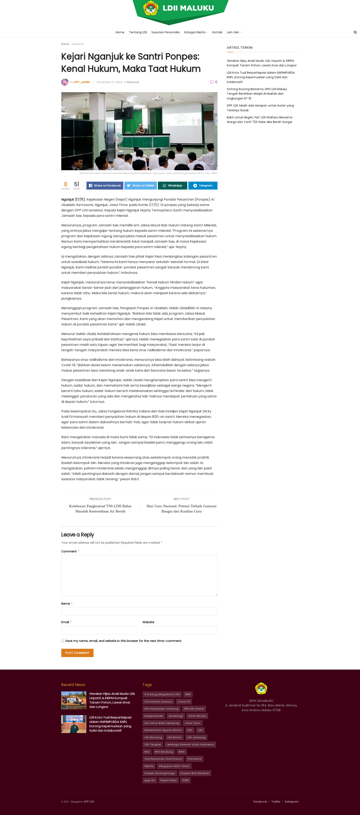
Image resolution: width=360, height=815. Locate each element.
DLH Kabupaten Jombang (162, 708)
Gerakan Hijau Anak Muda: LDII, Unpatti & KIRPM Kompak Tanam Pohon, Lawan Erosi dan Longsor (112, 700)
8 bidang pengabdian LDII (162, 694)
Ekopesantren (154, 716)
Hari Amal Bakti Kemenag (162, 723)
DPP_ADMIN (82, 82)
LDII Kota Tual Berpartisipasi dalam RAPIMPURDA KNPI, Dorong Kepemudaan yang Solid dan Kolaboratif (261, 77)
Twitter (275, 802)
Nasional (78, 44)
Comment (70, 551)
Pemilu (149, 766)
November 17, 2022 (109, 82)
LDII (200, 730)
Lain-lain (233, 32)
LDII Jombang (196, 737)
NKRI (182, 751)
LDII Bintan (175, 737)
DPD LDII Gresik (194, 708)
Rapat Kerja (169, 780)
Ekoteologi (176, 716)
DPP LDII (89, 801)
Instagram (292, 802)
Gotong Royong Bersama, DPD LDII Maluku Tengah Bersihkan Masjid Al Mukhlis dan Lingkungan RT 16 (257, 93)
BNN (188, 694)
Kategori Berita (194, 32)
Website (148, 622)
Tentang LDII (138, 32)
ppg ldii (150, 780)
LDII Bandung (153, 737)
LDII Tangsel (153, 744)
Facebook (260, 802)
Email (66, 622)
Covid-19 (184, 701)
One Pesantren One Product (163, 758)
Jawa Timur (192, 723)
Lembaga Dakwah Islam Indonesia (190, 744)
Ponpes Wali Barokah (195, 773)
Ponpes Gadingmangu (160, 773)
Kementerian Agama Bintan (163, 730)
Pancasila (194, 758)
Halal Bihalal (197, 716)
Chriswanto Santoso (158, 701)
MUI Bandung (164, 751)
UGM (185, 780)
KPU (190, 730)
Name (67, 604)
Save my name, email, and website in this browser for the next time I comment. (123, 641)
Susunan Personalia (165, 32)
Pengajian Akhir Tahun (174, 766)
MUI (147, 751)
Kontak (217, 32)
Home (120, 32)
